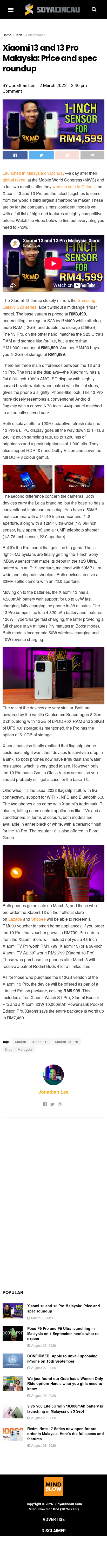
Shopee (38, 919)
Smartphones (35, 34)
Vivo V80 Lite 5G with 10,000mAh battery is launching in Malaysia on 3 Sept (65, 1408)
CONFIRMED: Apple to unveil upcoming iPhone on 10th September (62, 1358)
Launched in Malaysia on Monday (34, 173)
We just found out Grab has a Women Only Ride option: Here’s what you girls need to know (65, 1383)
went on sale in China (72, 187)
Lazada (15, 919)
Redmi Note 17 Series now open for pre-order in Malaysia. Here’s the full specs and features (65, 1433)
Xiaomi (20, 1041)
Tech (18, 34)
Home (7, 34)
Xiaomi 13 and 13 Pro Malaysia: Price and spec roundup (63, 1308)
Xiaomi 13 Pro (66, 1041)
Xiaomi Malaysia (18, 1049)
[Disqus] (53, 1201)
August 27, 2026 (43, 1367)
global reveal (14, 180)
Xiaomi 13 (40, 1041)
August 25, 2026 (43, 1345)
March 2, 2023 (41, 1317)
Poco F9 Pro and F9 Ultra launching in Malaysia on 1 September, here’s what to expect (63, 1333)
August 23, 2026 (43, 1417)
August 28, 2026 (43, 1445)
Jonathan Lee (53, 1091)
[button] (11, 9)
